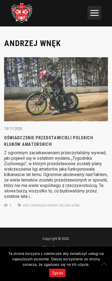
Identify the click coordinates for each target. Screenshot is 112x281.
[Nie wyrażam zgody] (105, 264)
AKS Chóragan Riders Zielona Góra (51, 205)
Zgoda (57, 273)
